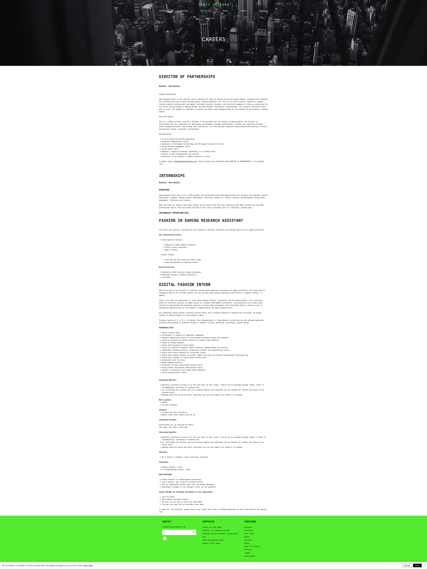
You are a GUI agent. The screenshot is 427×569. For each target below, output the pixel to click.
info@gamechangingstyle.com (184, 161)
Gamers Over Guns (211, 543)
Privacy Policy (88, 565)
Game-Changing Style (213, 540)
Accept (417, 565)
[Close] (424, 565)
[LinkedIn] (164, 538)
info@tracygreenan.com (229, 509)
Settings (407, 565)
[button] (182, 10)
